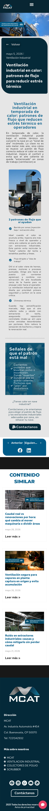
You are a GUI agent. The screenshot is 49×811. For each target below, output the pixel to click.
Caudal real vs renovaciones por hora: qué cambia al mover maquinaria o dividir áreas (22, 519)
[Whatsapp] (24, 783)
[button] (31, 4)
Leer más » (12, 536)
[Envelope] (30, 783)
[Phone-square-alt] (37, 783)
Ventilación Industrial (18, 57)
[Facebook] (11, 783)
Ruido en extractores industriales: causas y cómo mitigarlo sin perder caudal (22, 640)
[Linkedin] (18, 783)
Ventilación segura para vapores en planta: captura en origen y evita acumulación (22, 579)
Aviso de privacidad (24, 807)
